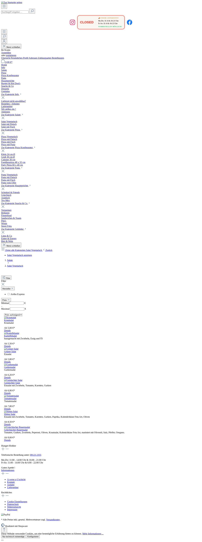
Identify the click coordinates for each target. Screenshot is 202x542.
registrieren (11, 55)
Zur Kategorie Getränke (12, 229)
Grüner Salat (10, 351)
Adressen (33, 58)
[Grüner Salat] (11, 349)
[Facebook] (129, 22)
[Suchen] (32, 11)
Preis (4, 300)
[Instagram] (72, 22)
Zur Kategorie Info (10, 94)
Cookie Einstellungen (17, 501)
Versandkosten (53, 519)
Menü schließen (13, 47)
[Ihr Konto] (4, 41)
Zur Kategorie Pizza (11, 130)
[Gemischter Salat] (13, 380)
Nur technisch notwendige (13, 537)
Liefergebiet (12, 487)
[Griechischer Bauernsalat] (17, 427)
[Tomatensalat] (11, 396)
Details (7, 330)
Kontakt (11, 482)
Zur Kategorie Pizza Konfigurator (17, 147)
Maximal (13, 309)
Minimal (13, 303)
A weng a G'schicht (16, 479)
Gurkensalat (9, 367)
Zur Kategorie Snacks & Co (14, 203)
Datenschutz (13, 504)
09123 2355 (35, 455)
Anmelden (6, 52)
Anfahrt (10, 485)
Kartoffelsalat (10, 336)
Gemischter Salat (12, 383)
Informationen (7, 470)
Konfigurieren (33, 537)
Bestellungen (58, 58)
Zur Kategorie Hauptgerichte (15, 185)
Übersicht (6, 58)
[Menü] (4, 6)
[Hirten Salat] (11, 411)
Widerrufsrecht (14, 507)
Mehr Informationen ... (93, 533)
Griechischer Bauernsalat (16, 430)
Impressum (12, 509)
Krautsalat (9, 320)
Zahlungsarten (45, 58)
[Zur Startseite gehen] (11, 2)
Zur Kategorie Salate (11, 114)
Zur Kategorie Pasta (10, 168)
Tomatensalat (10, 398)
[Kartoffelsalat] (11, 333)
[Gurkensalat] (11, 364)
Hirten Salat (9, 414)
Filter (8, 278)
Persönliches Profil (20, 58)
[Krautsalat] (10, 317)
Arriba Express (17, 294)
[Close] (2, 540)
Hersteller (6, 289)
